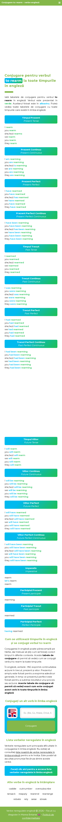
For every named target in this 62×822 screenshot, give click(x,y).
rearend (34, 793)
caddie (12, 788)
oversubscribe (43, 788)
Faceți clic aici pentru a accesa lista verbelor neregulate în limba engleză (31, 771)
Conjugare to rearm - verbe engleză (20, 2)
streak (43, 799)
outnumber (25, 788)
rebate (17, 799)
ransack (11, 793)
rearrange (47, 793)
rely (26, 799)
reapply (23, 793)
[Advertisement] (31, 38)
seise (34, 799)
